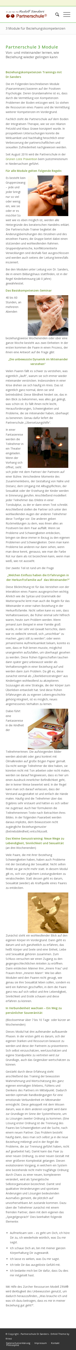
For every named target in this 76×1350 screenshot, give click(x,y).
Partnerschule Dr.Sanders (35, 1333)
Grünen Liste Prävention (21, 159)
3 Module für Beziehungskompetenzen (35, 28)
